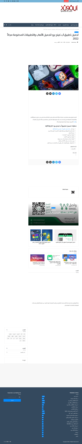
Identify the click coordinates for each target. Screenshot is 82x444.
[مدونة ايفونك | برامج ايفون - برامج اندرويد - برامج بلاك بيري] (69, 8)
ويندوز (76, 432)
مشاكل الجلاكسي (74, 409)
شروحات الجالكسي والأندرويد (72, 404)
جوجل (24, 338)
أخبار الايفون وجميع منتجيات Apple (71, 411)
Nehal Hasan (73, 42)
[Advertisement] (28, 13)
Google (24, 360)
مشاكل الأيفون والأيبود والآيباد (72, 421)
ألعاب (75, 122)
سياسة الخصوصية (66, 24)
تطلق (12, 336)
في (11, 338)
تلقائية (9, 336)
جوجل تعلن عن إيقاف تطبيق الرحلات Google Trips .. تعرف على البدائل (70, 263)
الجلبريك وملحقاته (74, 419)
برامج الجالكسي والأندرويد (73, 402)
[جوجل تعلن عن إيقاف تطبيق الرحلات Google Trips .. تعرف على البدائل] (69, 257)
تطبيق (16, 336)
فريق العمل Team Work (39, 24)
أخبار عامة (72, 29)
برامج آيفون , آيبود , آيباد (73, 413)
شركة (20, 338)
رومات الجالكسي (74, 406)
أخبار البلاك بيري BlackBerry (72, 423)
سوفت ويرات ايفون (74, 24)
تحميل (20, 336)
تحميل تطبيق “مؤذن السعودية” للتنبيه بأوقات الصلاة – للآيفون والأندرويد (54, 262)
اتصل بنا (59, 24)
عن (13, 338)
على (17, 338)
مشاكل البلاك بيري (74, 430)
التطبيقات (76, 434)
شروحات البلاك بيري (74, 425)
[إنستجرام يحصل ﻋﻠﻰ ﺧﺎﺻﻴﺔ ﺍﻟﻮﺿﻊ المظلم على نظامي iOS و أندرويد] (37, 257)
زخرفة (32, 24)
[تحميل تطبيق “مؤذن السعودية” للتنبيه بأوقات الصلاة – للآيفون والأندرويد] (53, 257)
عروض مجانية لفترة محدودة (72, 415)
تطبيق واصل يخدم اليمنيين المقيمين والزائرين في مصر (53, 213)
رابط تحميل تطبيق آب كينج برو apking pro (61, 129)
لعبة (8, 338)
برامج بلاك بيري (75, 428)
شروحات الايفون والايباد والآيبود (72, 417)
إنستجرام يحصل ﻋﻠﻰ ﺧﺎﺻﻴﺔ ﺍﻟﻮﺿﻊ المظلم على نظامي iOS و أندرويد (38, 263)
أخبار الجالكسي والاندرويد (73, 400)
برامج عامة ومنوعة (74, 398)
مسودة (24, 340)
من (20, 340)
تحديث (24, 336)
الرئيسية (76, 29)
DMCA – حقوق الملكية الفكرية (51, 24)
